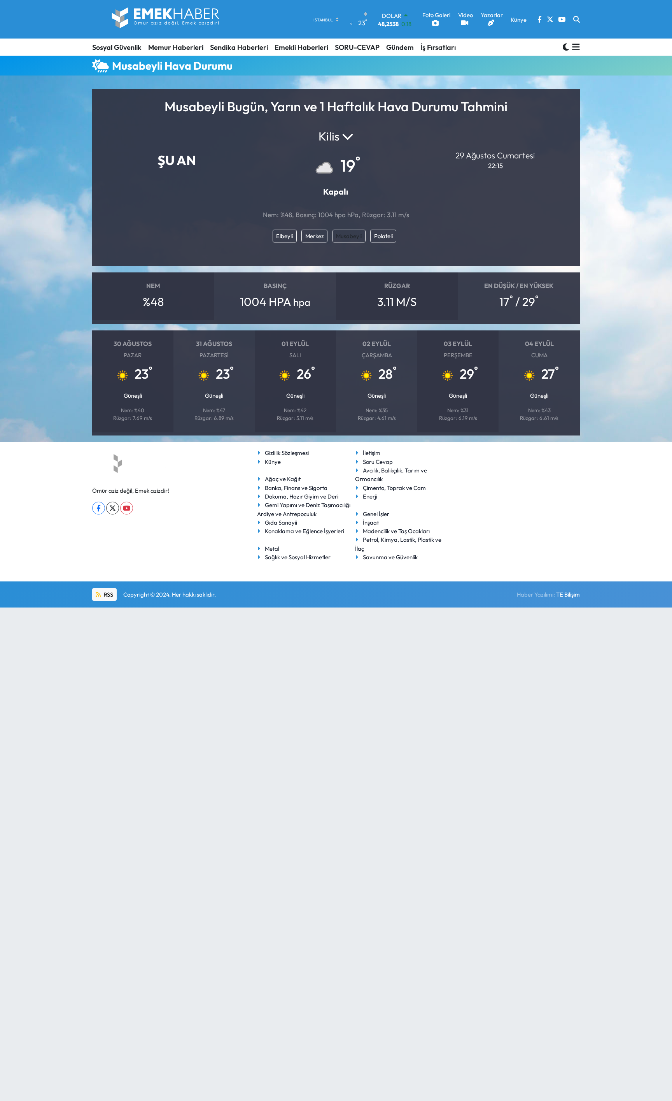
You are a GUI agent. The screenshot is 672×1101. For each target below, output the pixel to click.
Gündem (400, 47)
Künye (273, 461)
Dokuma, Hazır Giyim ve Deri (301, 496)
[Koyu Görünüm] (566, 47)
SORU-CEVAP (357, 47)
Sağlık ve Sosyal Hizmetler (298, 557)
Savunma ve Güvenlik (390, 557)
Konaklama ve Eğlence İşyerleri (304, 531)
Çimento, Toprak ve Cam (394, 488)
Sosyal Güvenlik (117, 47)
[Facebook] (98, 508)
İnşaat (371, 522)
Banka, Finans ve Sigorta (296, 488)
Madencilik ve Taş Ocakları (396, 531)
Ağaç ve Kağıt (283, 479)
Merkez (314, 236)
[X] (112, 508)
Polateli (383, 236)
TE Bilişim (568, 594)
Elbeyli (284, 236)
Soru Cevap (378, 461)
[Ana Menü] (574, 47)
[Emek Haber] (166, 19)
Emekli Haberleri (301, 47)
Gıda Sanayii (281, 522)
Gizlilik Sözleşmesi (287, 453)
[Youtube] (126, 508)
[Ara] (576, 19)
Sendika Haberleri (239, 47)
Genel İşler (376, 514)
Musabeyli (349, 236)
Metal (272, 548)
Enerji (370, 496)
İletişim (371, 453)
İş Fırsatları (438, 47)
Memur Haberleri (175, 47)
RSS (108, 594)
